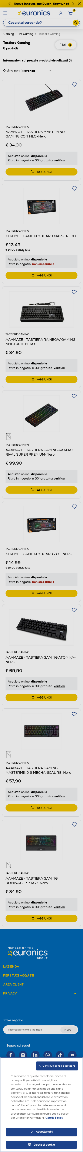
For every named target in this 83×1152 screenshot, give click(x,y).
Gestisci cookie (44, 1144)
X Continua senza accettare (57, 1065)
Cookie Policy (54, 1118)
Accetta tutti (44, 1131)
